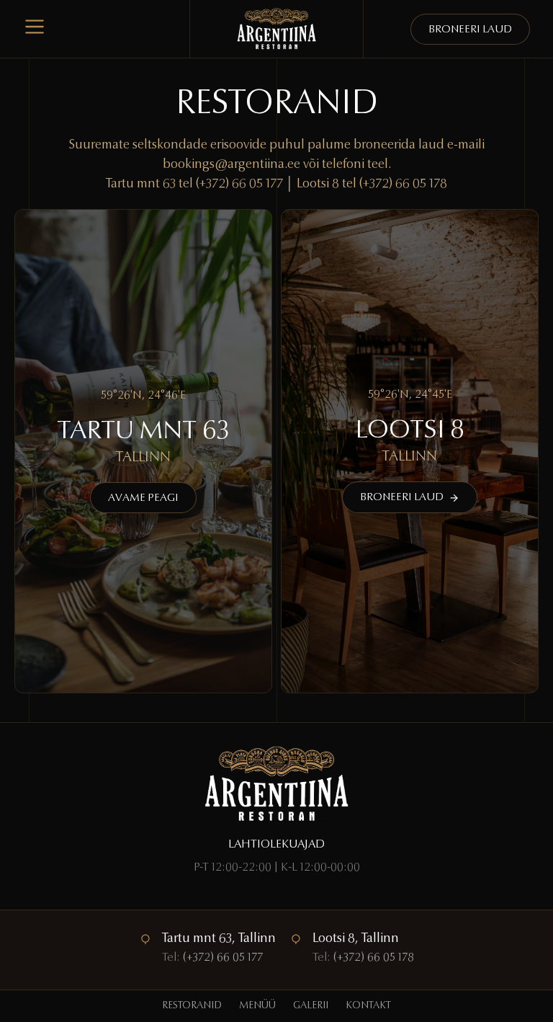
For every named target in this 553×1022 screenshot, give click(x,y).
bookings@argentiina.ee (231, 165)
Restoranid (192, 1006)
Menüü (257, 1006)
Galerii (310, 1006)
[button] (143, 497)
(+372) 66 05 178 (403, 184)
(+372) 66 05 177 (239, 184)
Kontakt (368, 1006)
